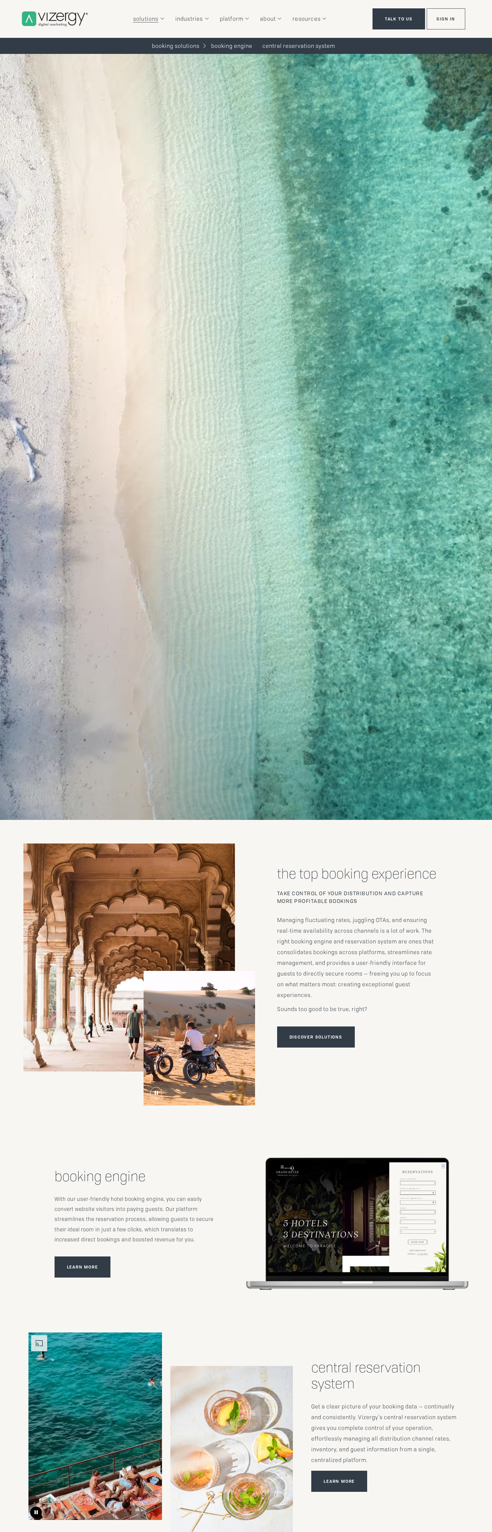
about (268, 19)
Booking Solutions (175, 46)
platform (232, 19)
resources (307, 19)
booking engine (231, 46)
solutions (146, 19)
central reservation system (298, 46)
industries (189, 19)
